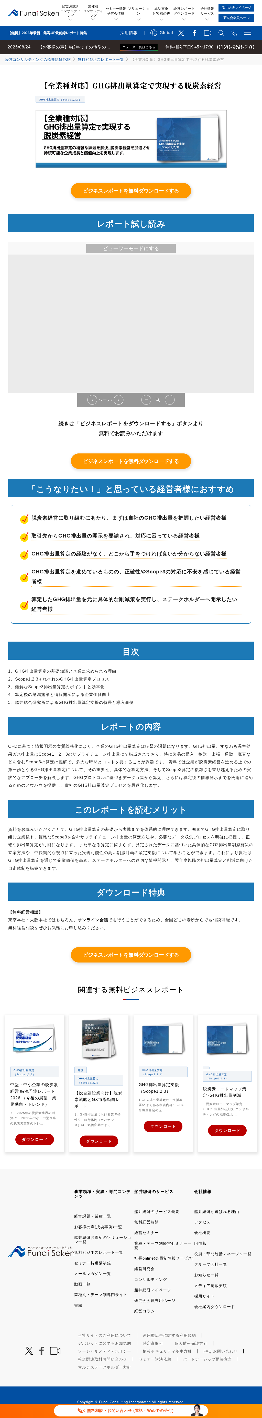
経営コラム (144, 1311)
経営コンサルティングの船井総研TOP (38, 59)
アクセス (202, 1222)
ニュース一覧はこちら (139, 47)
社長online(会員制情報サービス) (164, 1258)
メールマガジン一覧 (92, 1273)
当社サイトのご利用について (104, 1335)
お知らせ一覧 (206, 1275)
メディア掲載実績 (210, 1285)
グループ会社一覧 (210, 1264)
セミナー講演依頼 (155, 1359)
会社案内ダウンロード (214, 1306)
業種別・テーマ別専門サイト (100, 1294)
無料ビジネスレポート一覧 (101, 59)
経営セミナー (146, 1232)
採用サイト (204, 1296)
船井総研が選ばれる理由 (216, 1211)
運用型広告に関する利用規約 (169, 1335)
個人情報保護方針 (191, 1343)
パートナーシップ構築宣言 (207, 1359)
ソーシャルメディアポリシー (104, 1351)
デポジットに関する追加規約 (104, 1343)
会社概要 (202, 1232)
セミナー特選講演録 (92, 1263)
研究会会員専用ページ (154, 1300)
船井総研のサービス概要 (156, 1211)
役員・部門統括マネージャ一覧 (223, 1254)
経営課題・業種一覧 (92, 1216)
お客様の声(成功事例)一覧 (98, 1227)
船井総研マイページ (152, 1290)
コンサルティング (150, 1279)
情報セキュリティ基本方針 (167, 1351)
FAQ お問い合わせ (220, 1351)
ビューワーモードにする (131, 248)
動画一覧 (82, 1284)
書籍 (78, 1305)
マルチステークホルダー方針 (104, 1367)
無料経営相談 (146, 1222)
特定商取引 (153, 1343)
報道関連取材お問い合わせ (102, 1359)
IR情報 (200, 1243)
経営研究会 (144, 1269)
